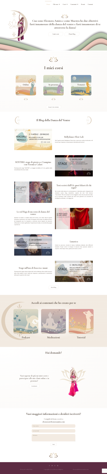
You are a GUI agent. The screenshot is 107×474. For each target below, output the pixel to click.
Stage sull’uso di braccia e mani (33, 268)
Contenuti (73, 4)
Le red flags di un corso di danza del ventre (33, 212)
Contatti (90, 4)
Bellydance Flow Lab (74, 136)
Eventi (83, 4)
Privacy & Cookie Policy (26, 469)
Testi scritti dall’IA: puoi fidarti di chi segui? (73, 186)
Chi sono (55, 4)
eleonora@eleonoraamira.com (81, 469)
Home (48, 4)
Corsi (64, 4)
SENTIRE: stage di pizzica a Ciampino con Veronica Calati (33, 163)
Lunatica (74, 241)
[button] (53, 107)
